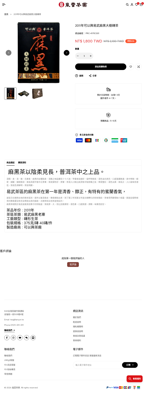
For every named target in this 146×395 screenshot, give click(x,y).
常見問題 (8, 374)
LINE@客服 (9, 360)
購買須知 (22, 162)
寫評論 (73, 264)
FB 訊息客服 (9, 365)
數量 (77, 49)
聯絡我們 (8, 355)
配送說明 (77, 322)
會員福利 (77, 340)
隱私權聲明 (78, 326)
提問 (81, 76)
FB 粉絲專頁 (9, 369)
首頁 (6, 14)
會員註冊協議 (79, 336)
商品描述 (11, 162)
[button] (130, 66)
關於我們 (77, 317)
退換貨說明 (78, 331)
